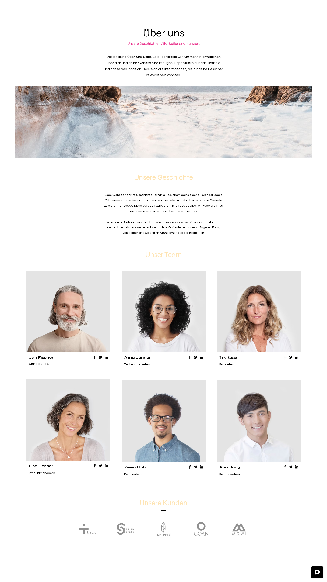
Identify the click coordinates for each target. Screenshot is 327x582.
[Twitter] (100, 357)
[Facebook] (94, 357)
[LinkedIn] (106, 357)
